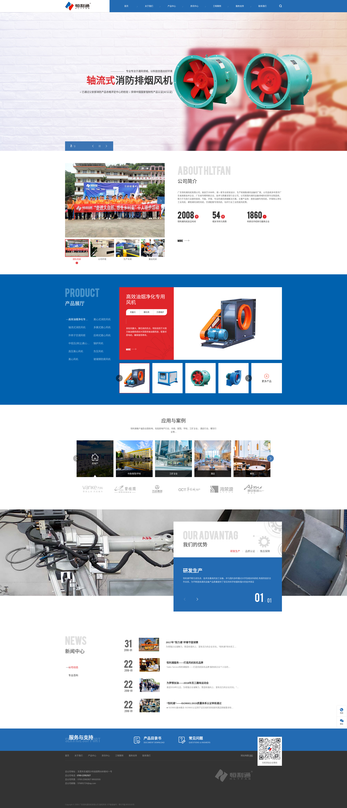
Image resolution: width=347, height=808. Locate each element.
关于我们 (149, 6)
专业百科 (73, 675)
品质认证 (250, 551)
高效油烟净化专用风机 (79, 319)
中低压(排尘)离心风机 (79, 343)
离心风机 (73, 359)
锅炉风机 (98, 343)
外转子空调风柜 (77, 335)
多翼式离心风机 (102, 327)
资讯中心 (194, 6)
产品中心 (172, 6)
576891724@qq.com (87, 783)
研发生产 (235, 551)
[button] (92, 146)
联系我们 (262, 6)
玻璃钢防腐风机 (102, 359)
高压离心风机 (75, 351)
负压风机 (98, 351)
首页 (126, 6)
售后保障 (265, 551)
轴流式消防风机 (77, 327)
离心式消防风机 (102, 319)
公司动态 (73, 667)
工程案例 (217, 6)
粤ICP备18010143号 (126, 805)
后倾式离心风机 (102, 335)
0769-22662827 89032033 (89, 779)
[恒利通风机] (78, 6)
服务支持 (240, 6)
